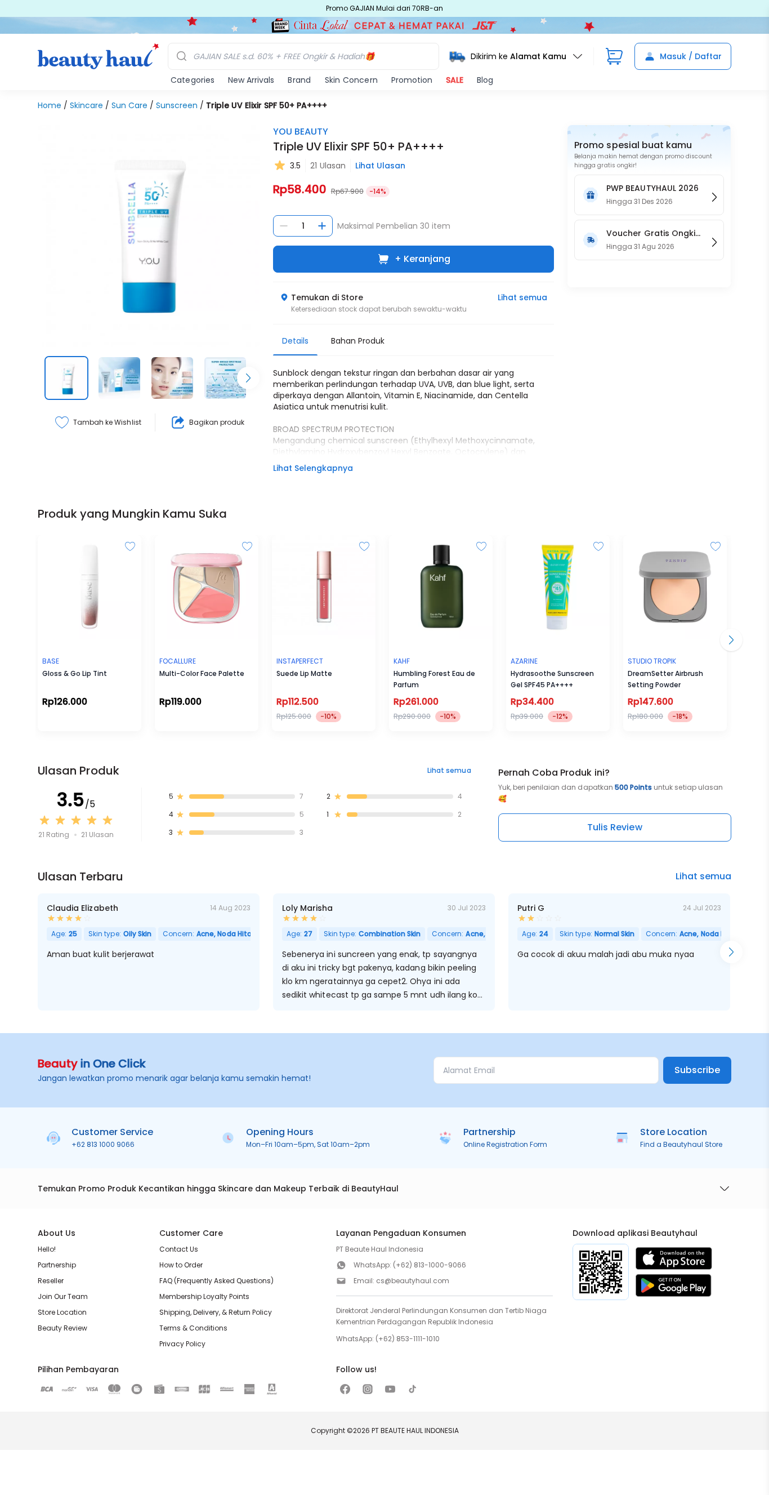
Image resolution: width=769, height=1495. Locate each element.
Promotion (411, 80)
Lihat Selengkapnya (313, 468)
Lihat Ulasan (380, 165)
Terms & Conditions (193, 1328)
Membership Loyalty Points (204, 1296)
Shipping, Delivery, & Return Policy (215, 1312)
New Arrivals (251, 80)
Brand (299, 80)
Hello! (47, 1249)
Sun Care (129, 105)
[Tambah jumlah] (322, 226)
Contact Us (178, 1249)
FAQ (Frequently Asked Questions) (216, 1280)
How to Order (181, 1265)
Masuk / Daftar (691, 56)
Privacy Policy (182, 1344)
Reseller (51, 1280)
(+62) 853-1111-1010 (407, 1338)
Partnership (57, 1265)
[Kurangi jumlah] (284, 226)
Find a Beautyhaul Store (681, 1144)
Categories (192, 80)
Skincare (86, 105)
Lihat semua (522, 297)
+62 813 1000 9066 (103, 1144)
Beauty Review (62, 1328)
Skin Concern (351, 80)
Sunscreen (177, 105)
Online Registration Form (505, 1144)
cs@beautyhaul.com (412, 1280)
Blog (485, 80)
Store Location (62, 1312)
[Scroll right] (248, 378)
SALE (454, 80)
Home (49, 105)
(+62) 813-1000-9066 (429, 1265)
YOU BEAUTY (300, 131)
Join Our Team (63, 1296)
